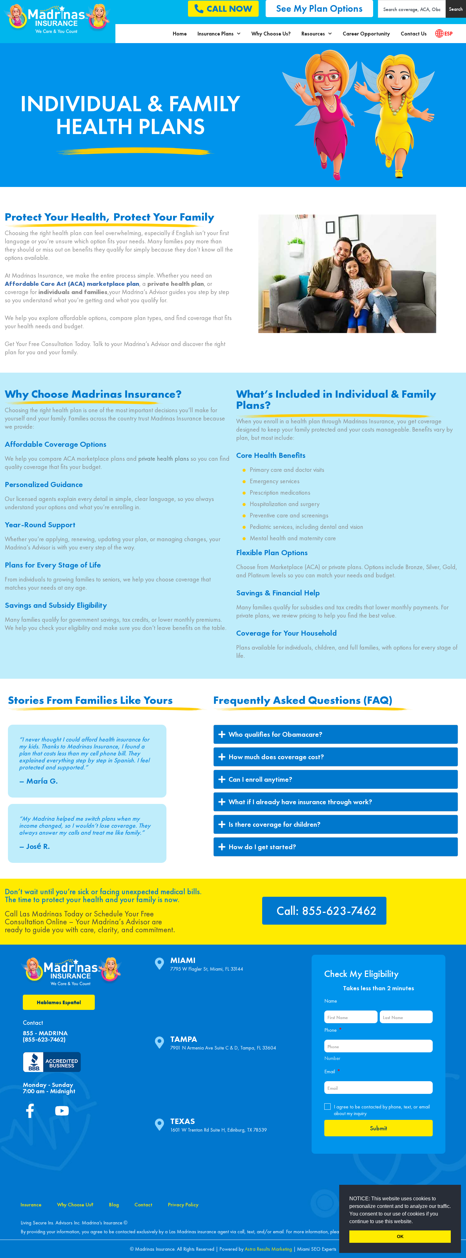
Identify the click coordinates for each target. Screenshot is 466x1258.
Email (332, 1071)
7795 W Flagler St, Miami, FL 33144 (206, 969)
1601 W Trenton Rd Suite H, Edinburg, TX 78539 (218, 1129)
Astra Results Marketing (268, 1249)
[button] (415, 1222)
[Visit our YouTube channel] (64, 1111)
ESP (448, 33)
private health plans (163, 458)
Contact (143, 1204)
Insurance (31, 1204)
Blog (114, 1204)
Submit (378, 1128)
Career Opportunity (366, 33)
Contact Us (414, 33)
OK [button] (400, 1236)
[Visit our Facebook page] (32, 1111)
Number (332, 1058)
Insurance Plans (215, 33)
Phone (333, 1029)
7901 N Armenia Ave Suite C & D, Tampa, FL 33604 (223, 1047)
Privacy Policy (183, 1204)
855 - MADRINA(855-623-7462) (45, 1036)
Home (180, 33)
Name (330, 1001)
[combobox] (412, 9)
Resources (313, 33)
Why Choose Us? (271, 33)
